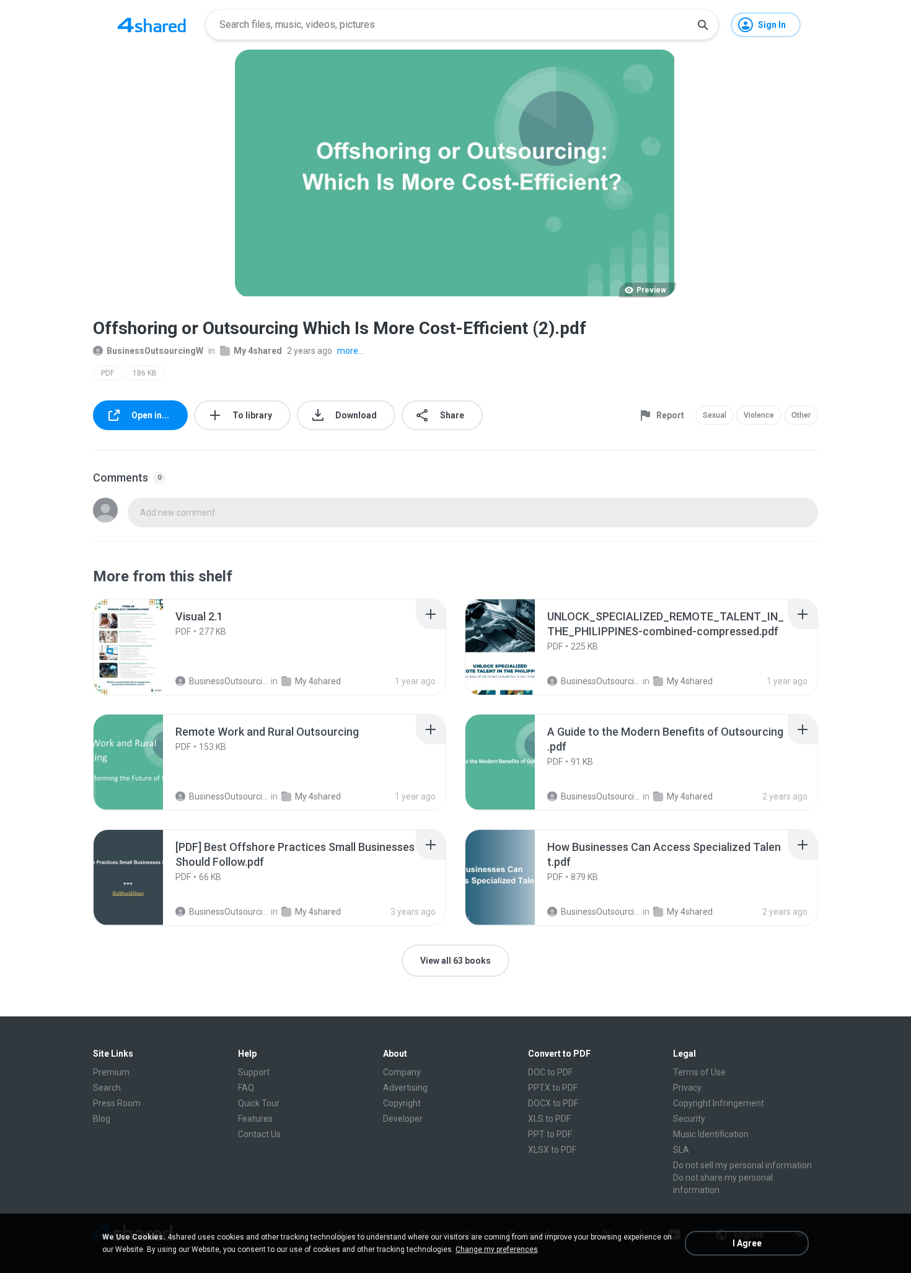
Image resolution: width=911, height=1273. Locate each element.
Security (689, 1119)
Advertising (405, 1088)
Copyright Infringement (718, 1103)
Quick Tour (258, 1103)
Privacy (687, 1088)
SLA (681, 1150)
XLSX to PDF (552, 1150)
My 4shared (258, 351)
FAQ (246, 1088)
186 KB (145, 373)
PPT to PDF (550, 1134)
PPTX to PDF (553, 1088)
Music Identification (711, 1134)
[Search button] (703, 25)
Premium (111, 1072)
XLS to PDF (549, 1119)
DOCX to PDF (553, 1103)
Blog (101, 1119)
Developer (403, 1119)
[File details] (142, 647)
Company (402, 1072)
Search (107, 1088)
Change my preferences (496, 1249)
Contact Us (259, 1134)
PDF (107, 373)
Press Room (117, 1103)
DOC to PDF (550, 1072)
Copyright (402, 1103)
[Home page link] (152, 25)
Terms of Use (699, 1072)
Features (255, 1119)
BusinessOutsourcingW (155, 351)
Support (254, 1072)
